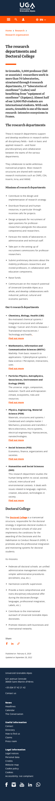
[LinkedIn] (30, 785)
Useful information (16, 722)
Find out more (16, 368)
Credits (9, 760)
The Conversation (14, 714)
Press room (11, 741)
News (8, 702)
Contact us (10, 693)
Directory (10, 729)
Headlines (10, 706)
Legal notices (12, 753)
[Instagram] (14, 785)
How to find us (12, 733)
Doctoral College (18, 517)
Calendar (10, 710)
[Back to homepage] (27, 7)
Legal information (15, 749)
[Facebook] (6, 785)
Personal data (12, 757)
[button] (16, 19)
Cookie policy (12, 768)
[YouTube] (22, 785)
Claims (8, 737)
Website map (12, 764)
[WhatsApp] (38, 785)
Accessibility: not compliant (19, 776)
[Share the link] (18, 644)
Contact (9, 726)
